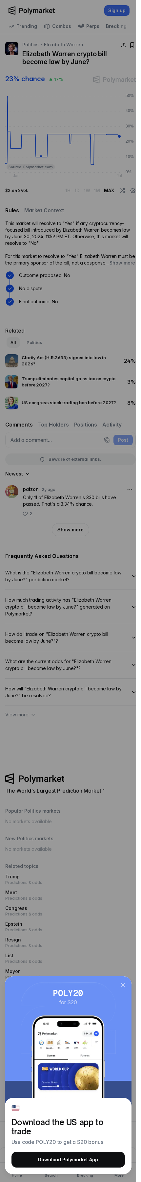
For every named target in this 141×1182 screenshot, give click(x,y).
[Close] (123, 984)
